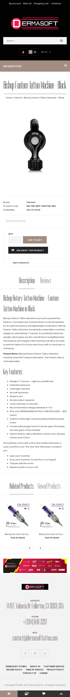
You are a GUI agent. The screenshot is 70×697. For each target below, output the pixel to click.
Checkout (56, 3)
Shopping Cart (41, 3)
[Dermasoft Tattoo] (35, 30)
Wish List (27, 3)
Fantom (18, 97)
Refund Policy (14, 669)
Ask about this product (30, 250)
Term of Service (34, 669)
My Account (15, 3)
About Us (35, 666)
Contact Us (29, 673)
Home (9, 97)
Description (27, 280)
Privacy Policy (55, 669)
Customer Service (54, 666)
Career (44, 673)
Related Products (22, 486)
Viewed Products (49, 486)
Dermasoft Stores (16, 666)
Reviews (45, 280)
